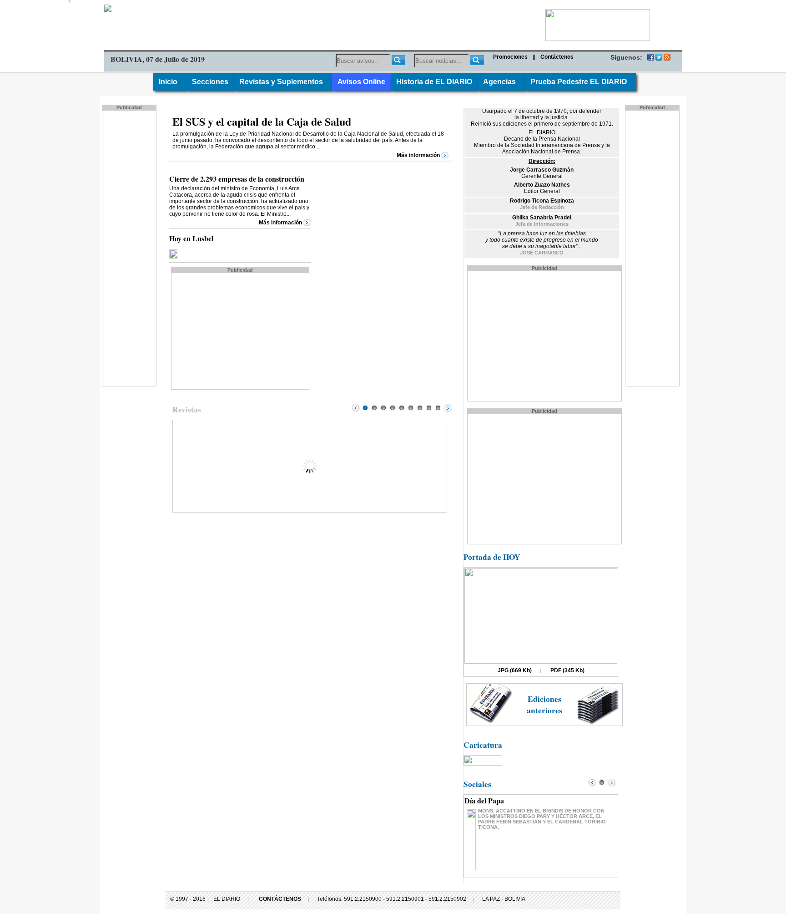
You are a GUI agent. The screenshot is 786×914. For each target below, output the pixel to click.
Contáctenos (557, 57)
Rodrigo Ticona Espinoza (542, 201)
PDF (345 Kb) (567, 670)
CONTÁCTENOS (280, 899)
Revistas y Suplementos (283, 82)
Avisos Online (361, 82)
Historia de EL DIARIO (434, 82)
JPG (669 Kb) (515, 670)
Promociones (510, 57)
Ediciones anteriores (544, 704)
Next (448, 408)
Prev (356, 408)
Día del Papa (484, 800)
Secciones (210, 82)
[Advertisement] (130, 247)
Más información (418, 155)
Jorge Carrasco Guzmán (542, 170)
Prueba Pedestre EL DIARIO (580, 82)
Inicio (170, 82)
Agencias (501, 82)
